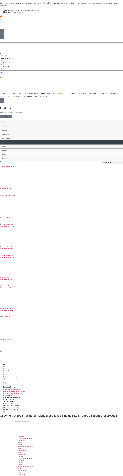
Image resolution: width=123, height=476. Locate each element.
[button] (6, 116)
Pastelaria (82, 93)
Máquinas (13, 112)
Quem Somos (22, 450)
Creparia (22, 93)
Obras (35, 96)
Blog (9, 96)
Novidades (114, 93)
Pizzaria (93, 93)
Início (1, 112)
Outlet (3, 96)
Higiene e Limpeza (47, 93)
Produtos (21, 436)
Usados (3, 93)
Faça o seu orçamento (25, 438)
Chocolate (12, 93)
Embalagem (33, 93)
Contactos (43, 96)
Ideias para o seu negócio (22, 96)
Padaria (72, 93)
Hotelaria (61, 93)
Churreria (103, 93)
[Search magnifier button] (2, 51)
